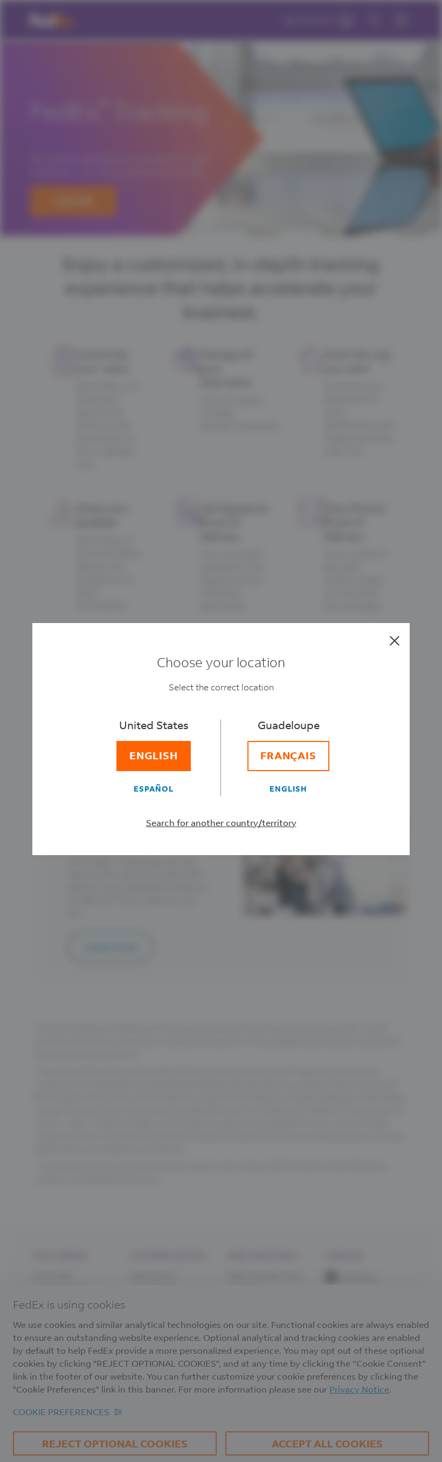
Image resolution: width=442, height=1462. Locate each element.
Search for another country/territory (221, 822)
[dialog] (221, 731)
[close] (395, 641)
